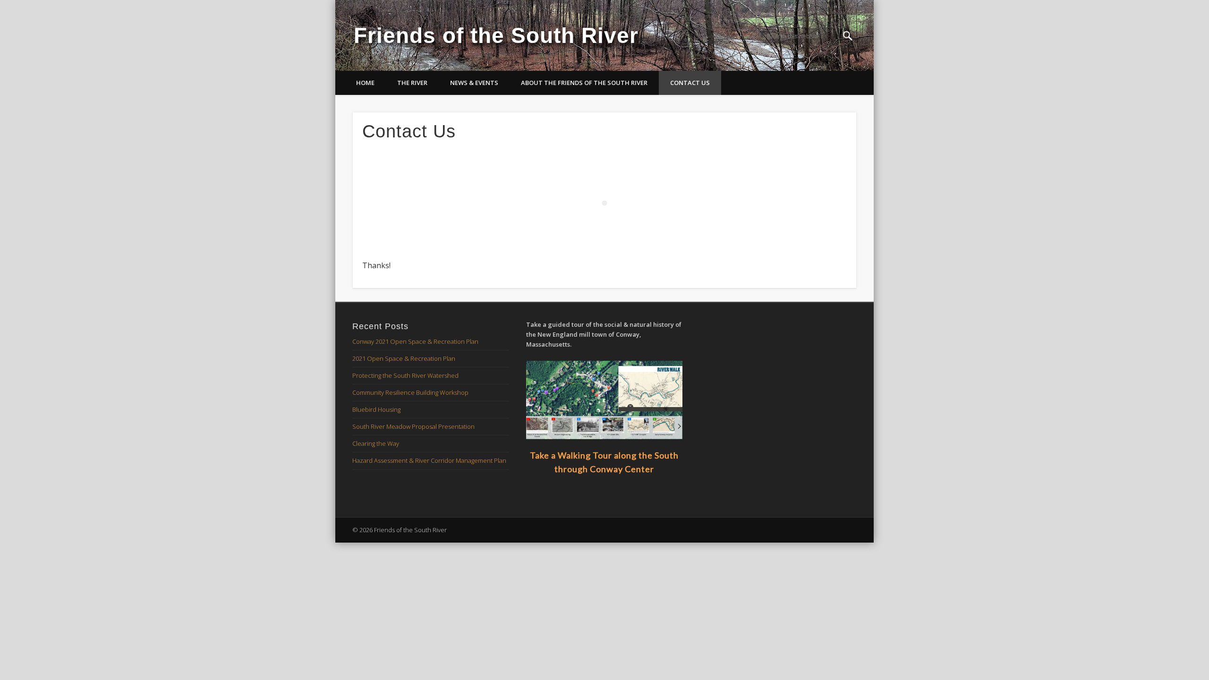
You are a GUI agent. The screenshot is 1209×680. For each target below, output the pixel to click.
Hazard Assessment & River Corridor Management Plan (429, 460)
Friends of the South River (496, 35)
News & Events (474, 82)
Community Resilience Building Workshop (410, 392)
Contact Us (690, 82)
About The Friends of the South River (584, 82)
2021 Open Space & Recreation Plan (403, 358)
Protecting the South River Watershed (405, 375)
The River (412, 82)
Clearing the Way (375, 443)
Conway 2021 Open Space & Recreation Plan (415, 341)
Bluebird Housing (376, 409)
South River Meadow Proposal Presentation (413, 426)
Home (365, 82)
